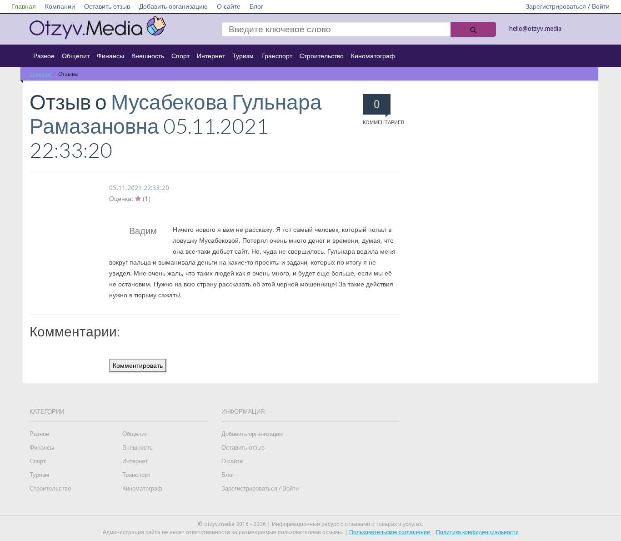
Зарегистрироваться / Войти (568, 6)
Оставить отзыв (107, 6)
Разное (44, 56)
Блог (256, 6)
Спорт (180, 56)
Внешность (147, 56)
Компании (60, 6)
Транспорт (276, 56)
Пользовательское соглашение (390, 532)
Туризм (243, 56)
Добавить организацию (173, 6)
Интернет (211, 56)
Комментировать (138, 365)
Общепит (76, 56)
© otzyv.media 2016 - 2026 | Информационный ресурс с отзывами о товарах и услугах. (310, 524)
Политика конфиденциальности (477, 532)
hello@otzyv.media (535, 28)
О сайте (228, 6)
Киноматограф (373, 56)
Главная (23, 6)
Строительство (322, 56)
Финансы (110, 56)
